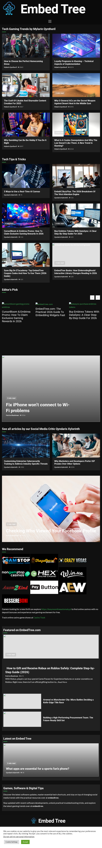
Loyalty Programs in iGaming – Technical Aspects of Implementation (76, 46)
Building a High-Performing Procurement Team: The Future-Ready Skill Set (22, 719)
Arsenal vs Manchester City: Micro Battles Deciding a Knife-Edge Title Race (22, 701)
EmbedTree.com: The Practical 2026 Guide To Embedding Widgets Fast (50, 312)
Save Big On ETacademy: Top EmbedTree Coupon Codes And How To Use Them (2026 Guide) (26, 255)
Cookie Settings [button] (12, 842)
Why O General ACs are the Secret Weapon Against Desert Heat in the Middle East (76, 85)
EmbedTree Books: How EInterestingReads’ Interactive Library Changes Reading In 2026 (76, 255)
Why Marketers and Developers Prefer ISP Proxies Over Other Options (76, 446)
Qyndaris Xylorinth (11, 195)
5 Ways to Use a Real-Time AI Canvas (26, 176)
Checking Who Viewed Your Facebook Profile (51, 509)
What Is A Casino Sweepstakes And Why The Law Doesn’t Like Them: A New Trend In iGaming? (76, 125)
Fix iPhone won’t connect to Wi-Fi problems (51, 388)
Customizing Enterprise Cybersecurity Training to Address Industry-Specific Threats (26, 446)
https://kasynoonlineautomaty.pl (56, 609)
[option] (51, 389)
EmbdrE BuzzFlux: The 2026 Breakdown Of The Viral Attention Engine (76, 176)
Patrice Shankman (12, 415)
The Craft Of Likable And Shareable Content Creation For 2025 (26, 85)
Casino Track (39, 617)
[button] (98, 297)
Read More (62, 682)
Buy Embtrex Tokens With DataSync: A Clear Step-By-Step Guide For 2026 (76, 215)
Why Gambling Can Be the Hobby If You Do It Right (26, 125)
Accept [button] (25, 842)
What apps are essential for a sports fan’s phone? (37, 768)
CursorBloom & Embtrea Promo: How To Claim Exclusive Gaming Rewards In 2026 (26, 215)
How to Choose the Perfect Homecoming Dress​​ (26, 46)
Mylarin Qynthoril (10, 67)
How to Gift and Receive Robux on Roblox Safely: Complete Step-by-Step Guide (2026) (51, 647)
